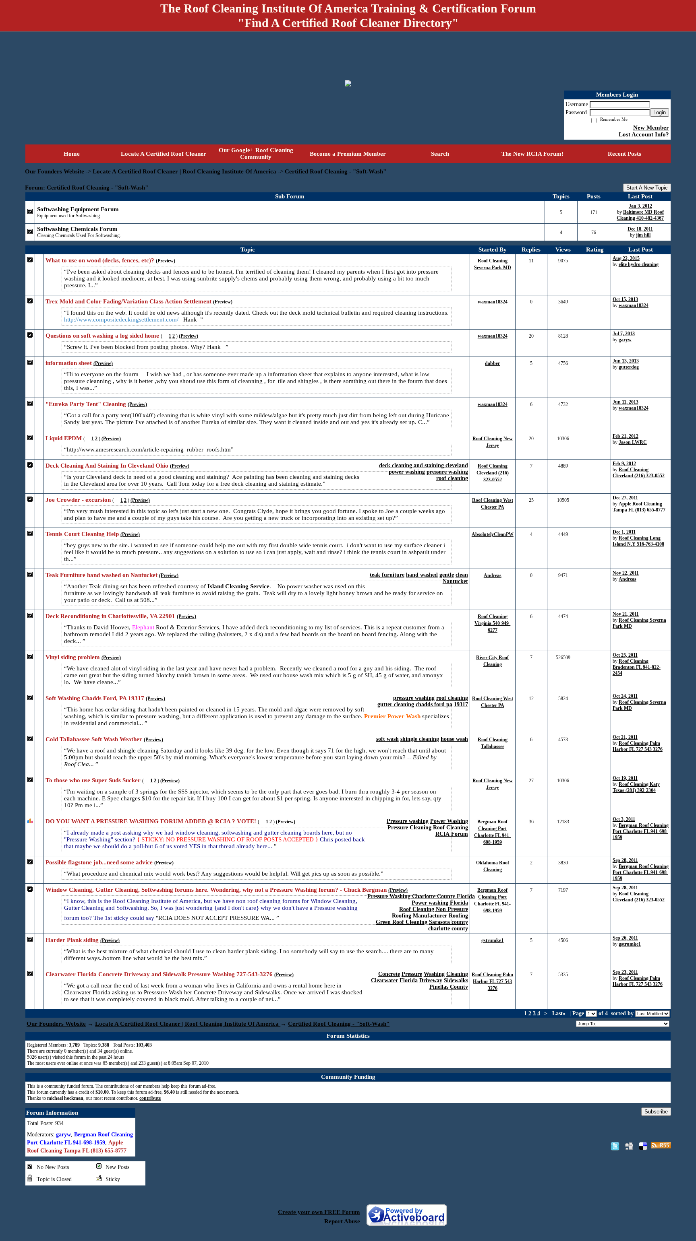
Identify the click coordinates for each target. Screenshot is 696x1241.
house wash (454, 739)
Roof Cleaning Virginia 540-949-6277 (492, 623)
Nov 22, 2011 (626, 573)
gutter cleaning (395, 704)
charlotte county (448, 929)
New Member (651, 127)
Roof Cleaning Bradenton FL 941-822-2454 (637, 667)
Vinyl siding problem (73, 657)
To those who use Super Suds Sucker (93, 780)
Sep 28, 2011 (625, 860)
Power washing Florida (440, 903)
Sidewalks (456, 980)
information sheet (69, 363)
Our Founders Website (54, 171)
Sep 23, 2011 (625, 972)
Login (659, 112)
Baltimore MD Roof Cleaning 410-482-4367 (640, 215)
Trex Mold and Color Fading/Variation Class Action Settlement (128, 301)
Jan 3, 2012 (640, 206)
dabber (492, 363)
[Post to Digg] (629, 1146)
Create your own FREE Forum (319, 1212)
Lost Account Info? (644, 134)
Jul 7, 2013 (624, 333)
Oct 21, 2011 (625, 737)
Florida (409, 980)
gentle (446, 575)
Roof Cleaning (450, 828)
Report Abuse (342, 1221)
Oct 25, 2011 (625, 655)
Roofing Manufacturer (419, 916)
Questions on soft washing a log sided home (102, 335)
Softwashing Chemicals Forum (77, 229)
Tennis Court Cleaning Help (82, 534)
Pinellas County (448, 987)
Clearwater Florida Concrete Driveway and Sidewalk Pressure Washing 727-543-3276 (159, 974)
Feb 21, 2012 (625, 436)
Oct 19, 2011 (625, 778)
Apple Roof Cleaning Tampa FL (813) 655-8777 (639, 507)
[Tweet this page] (615, 1146)
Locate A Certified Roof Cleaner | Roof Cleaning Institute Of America (185, 171)
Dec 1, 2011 (624, 532)
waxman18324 (493, 302)
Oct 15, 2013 (625, 299)
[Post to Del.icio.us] (643, 1146)
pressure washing (447, 472)
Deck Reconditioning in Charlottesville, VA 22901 (110, 616)
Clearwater (384, 980)
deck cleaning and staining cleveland (423, 465)
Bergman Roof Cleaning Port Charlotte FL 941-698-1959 (641, 831)
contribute (150, 1098)
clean (462, 575)
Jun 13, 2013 (626, 361)
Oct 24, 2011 (625, 696)
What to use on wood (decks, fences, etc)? (100, 260)
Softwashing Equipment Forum (78, 209)
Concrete (389, 974)
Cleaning (457, 974)
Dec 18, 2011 (640, 229)
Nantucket (455, 581)
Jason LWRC (633, 442)
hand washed (422, 575)
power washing (407, 472)
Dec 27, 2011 (625, 498)
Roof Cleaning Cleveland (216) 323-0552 (492, 472)
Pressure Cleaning (409, 828)
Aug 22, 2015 (626, 258)
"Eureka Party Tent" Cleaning (86, 404)
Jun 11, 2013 (625, 402)
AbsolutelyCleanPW (493, 534)
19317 (461, 704)
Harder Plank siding (72, 940)
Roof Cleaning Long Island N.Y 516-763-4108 (638, 541)
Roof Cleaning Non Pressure (433, 909)
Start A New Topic (647, 188)
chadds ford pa (434, 704)
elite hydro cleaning (639, 264)
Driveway (430, 980)
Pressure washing (408, 821)
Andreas (492, 575)
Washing (434, 974)
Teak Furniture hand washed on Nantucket (101, 575)
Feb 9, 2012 (624, 463)
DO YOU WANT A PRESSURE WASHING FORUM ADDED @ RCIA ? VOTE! (151, 821)
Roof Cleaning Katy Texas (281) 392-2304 (636, 787)
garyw (625, 339)
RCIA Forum (451, 834)
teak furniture (387, 575)
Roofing (458, 916)
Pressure (412, 974)
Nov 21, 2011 (626, 614)
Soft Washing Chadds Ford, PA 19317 (95, 698)
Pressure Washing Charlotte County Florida (421, 896)
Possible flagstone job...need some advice (99, 862)
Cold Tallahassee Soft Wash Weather (94, 739)
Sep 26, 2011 (625, 938)
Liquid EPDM (64, 438)
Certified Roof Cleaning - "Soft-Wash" (335, 171)
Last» (559, 1013)
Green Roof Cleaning (401, 922)
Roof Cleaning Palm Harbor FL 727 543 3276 (638, 746)
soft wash (387, 739)
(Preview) (165, 261)
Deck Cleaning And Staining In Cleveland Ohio (107, 465)
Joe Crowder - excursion (78, 500)
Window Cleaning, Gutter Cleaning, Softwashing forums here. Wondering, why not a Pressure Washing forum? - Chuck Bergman (216, 889)
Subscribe (656, 1112)
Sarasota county (448, 922)
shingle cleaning (419, 739)
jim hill (643, 235)
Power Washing (449, 821)
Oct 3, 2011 (624, 819)
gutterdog (629, 367)
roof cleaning (452, 478)
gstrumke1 (492, 940)
